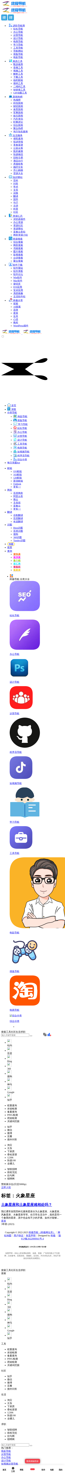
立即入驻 (6, 1187)
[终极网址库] (22, 333)
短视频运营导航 (9, 1463)
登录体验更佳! (32, 1461)
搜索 (3, 1270)
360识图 (17, 537)
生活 (18, 1270)
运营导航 (6, 1454)
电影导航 (6, 1451)
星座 (3, 1221)
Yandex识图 (19, 540)
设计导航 (6, 1460)
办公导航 (6, 1457)
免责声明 (31, 1235)
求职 (23, 1270)
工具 (8, 1270)
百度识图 (18, 531)
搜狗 (15, 534)
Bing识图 (18, 528)
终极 (53, 1235)
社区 (13, 1270)
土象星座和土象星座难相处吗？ (26, 1205)
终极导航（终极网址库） (42, 1232)
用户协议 (18, 1235)
